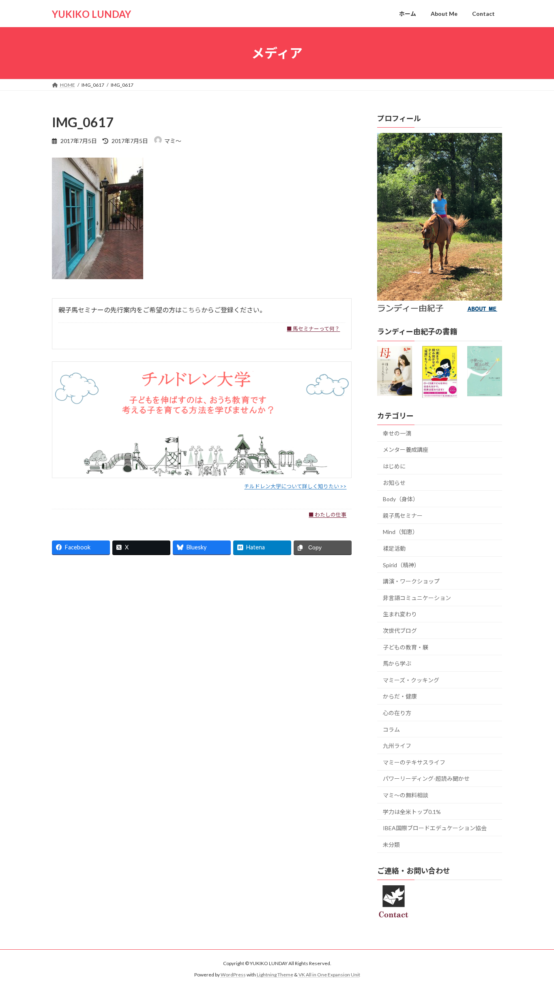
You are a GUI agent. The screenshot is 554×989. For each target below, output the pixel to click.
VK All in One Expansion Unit (329, 975)
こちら (191, 310)
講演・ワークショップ (411, 581)
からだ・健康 (400, 696)
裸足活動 (394, 548)
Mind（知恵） (400, 532)
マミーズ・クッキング (411, 680)
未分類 (391, 844)
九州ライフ (397, 745)
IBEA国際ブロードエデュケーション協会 (435, 828)
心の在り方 (397, 712)
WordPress (233, 975)
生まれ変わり (400, 614)
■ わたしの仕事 (327, 514)
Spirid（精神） (401, 565)
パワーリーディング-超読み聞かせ (426, 778)
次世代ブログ (400, 630)
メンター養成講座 (405, 449)
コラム (391, 729)
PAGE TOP (533, 951)
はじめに (394, 466)
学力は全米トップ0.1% (412, 811)
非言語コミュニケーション (417, 597)
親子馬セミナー (403, 515)
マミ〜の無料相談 (405, 795)
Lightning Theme (275, 975)
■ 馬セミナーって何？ (313, 328)
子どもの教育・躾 (405, 647)
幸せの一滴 (397, 433)
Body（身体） (401, 499)
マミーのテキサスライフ (414, 762)
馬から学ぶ (397, 663)
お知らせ (394, 482)
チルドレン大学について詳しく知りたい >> (295, 486)
